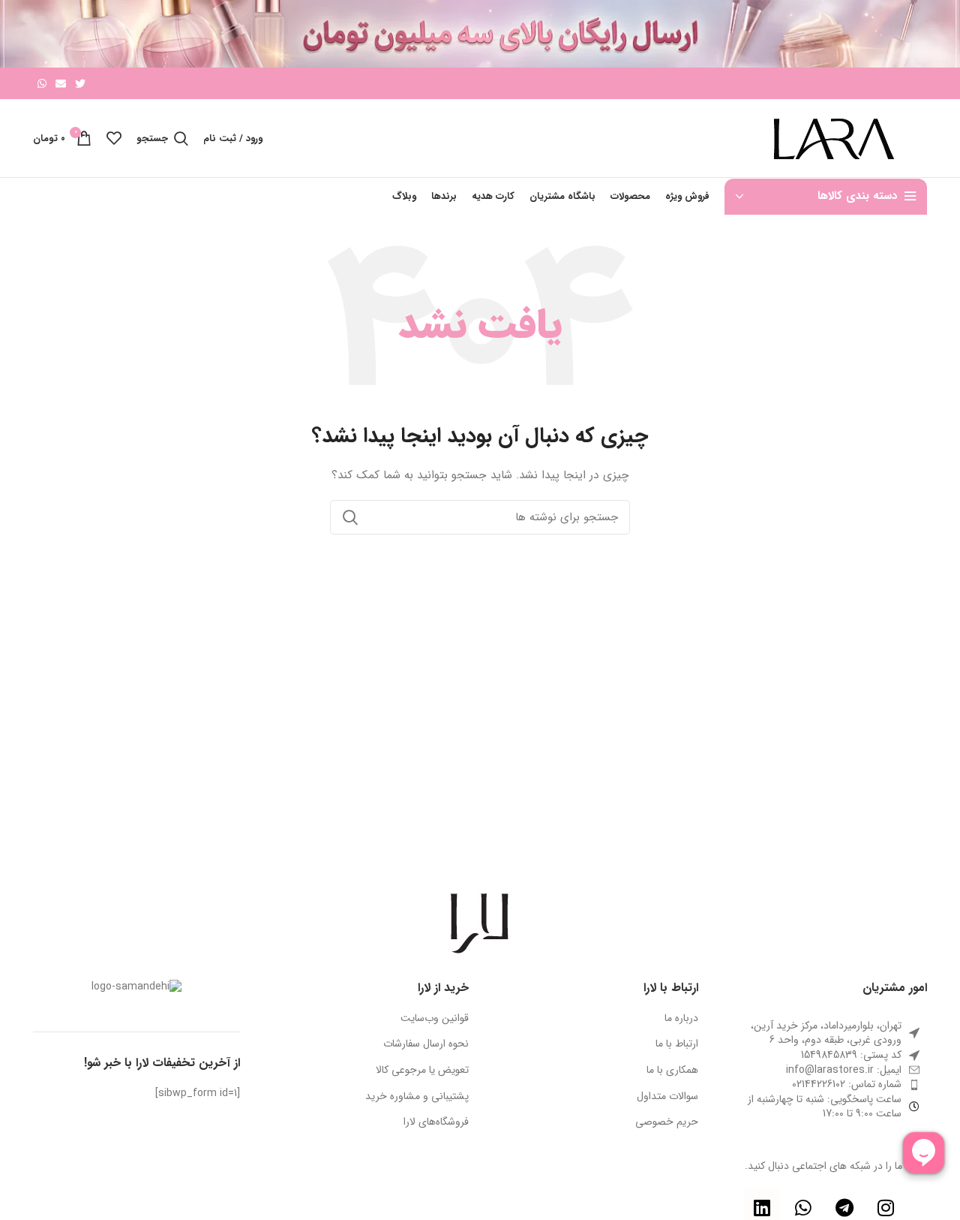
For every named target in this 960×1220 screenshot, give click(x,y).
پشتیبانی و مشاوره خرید (417, 1096)
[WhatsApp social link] (42, 83)
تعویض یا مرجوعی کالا (422, 1070)
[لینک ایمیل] (60, 83)
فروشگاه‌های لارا (436, 1122)
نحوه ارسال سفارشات (426, 1044)
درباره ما (681, 1018)
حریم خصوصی (666, 1122)
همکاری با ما (672, 1070)
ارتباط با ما (677, 1044)
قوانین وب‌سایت (434, 1018)
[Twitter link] (80, 83)
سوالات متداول (667, 1096)
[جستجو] (350, 517)
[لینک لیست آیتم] (824, 1070)
